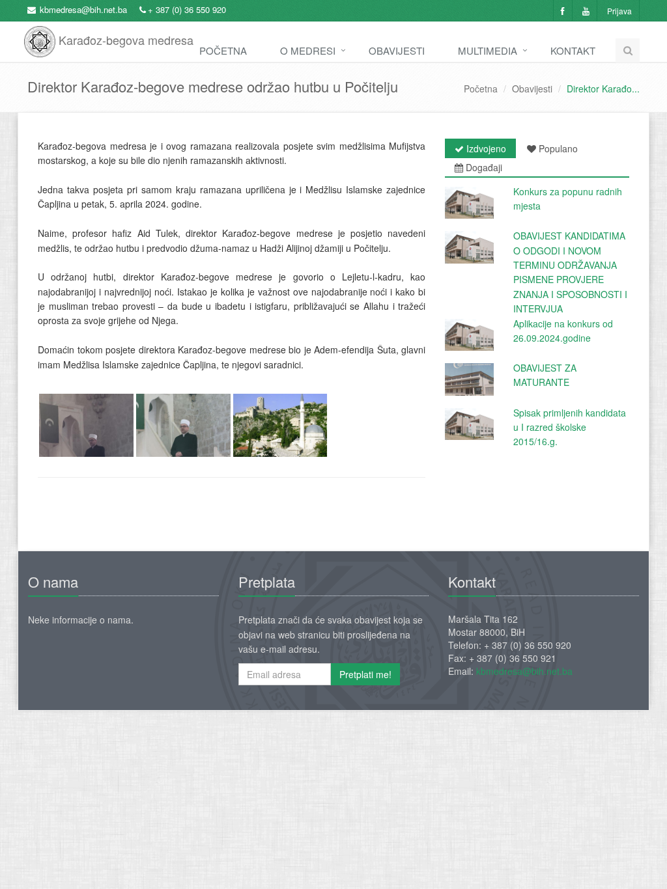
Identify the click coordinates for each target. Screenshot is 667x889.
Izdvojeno (485, 148)
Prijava (619, 10)
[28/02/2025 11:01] (469, 203)
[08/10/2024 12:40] (469, 247)
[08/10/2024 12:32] (469, 335)
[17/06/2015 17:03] (469, 424)
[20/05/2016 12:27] (469, 379)
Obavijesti (397, 50)
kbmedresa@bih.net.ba (83, 9)
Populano (557, 148)
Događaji (482, 167)
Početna (223, 50)
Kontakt (572, 50)
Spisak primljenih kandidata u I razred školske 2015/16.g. (569, 427)
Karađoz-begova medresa (124, 35)
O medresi (307, 50)
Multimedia (487, 50)
